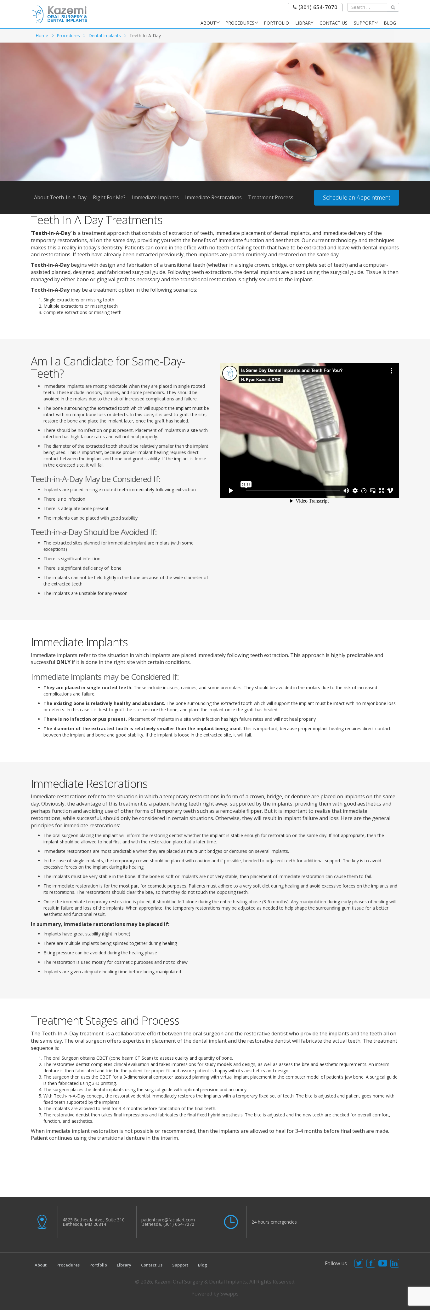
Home (42, 35)
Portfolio (276, 23)
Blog (390, 23)
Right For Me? (109, 197)
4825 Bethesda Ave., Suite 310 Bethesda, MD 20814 (94, 1222)
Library (304, 23)
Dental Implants (104, 35)
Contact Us (334, 23)
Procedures (239, 23)
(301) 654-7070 (317, 7)
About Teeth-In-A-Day (60, 197)
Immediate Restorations (213, 197)
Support (364, 23)
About (208, 23)
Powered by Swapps (215, 1293)
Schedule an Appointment (356, 197)
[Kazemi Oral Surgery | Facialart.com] (59, 14)
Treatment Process (270, 197)
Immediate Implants (155, 197)
